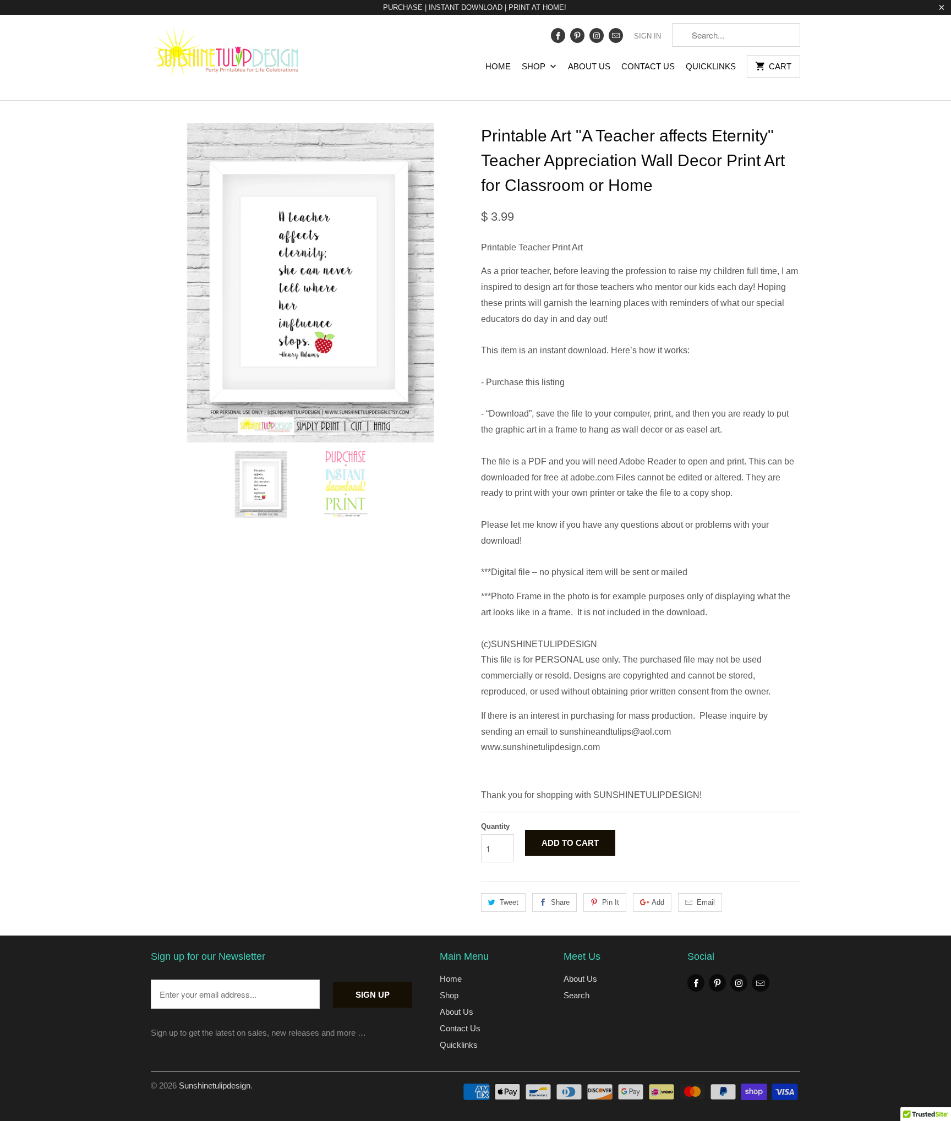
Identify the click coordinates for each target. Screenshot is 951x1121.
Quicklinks (711, 66)
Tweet (509, 902)
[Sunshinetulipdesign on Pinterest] (577, 35)
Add (658, 902)
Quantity (495, 826)
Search (576, 995)
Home (498, 66)
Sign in (647, 36)
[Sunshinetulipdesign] (228, 57)
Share (560, 902)
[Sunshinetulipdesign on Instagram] (596, 35)
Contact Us (648, 66)
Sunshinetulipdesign (214, 1085)
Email (706, 902)
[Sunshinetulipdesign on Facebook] (558, 35)
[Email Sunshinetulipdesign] (616, 35)
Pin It (610, 902)
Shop (535, 66)
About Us (589, 66)
